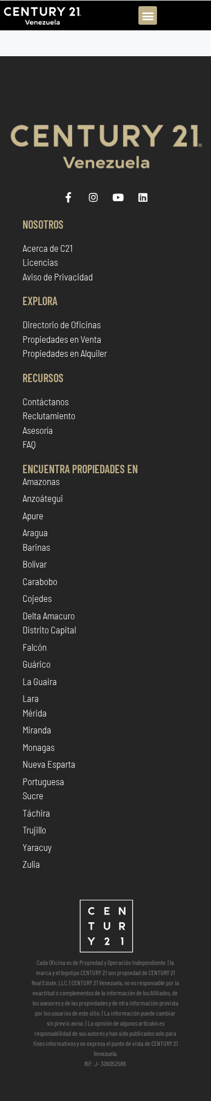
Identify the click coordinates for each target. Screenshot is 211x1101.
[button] (147, 15)
